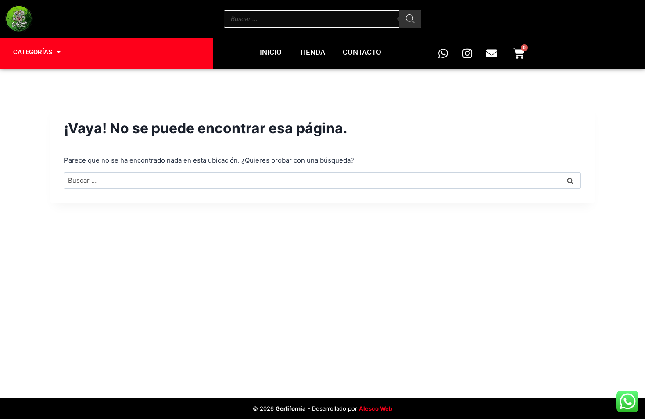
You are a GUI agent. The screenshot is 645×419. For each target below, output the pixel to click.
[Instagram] (467, 53)
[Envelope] (491, 53)
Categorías (32, 52)
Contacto (362, 52)
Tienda (312, 52)
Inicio (271, 52)
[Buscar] (410, 19)
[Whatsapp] (443, 53)
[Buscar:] (322, 180)
